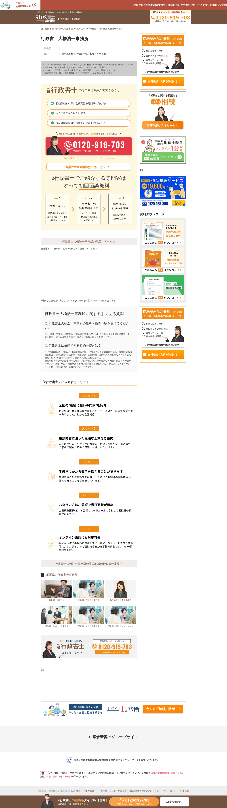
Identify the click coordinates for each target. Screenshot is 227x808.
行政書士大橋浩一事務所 (111, 28)
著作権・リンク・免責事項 (114, 790)
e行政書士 (49, 28)
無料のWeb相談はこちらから (88, 167)
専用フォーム (88, 73)
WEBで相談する (174, 802)
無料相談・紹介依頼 (70, 18)
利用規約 (184, 790)
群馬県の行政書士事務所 (61, 574)
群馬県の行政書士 (64, 28)
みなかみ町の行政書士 (85, 28)
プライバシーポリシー (167, 790)
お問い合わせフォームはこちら (114, 652)
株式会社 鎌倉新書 (85, 790)
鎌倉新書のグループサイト (115, 736)
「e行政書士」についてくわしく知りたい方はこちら (87, 158)
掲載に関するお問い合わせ (142, 790)
